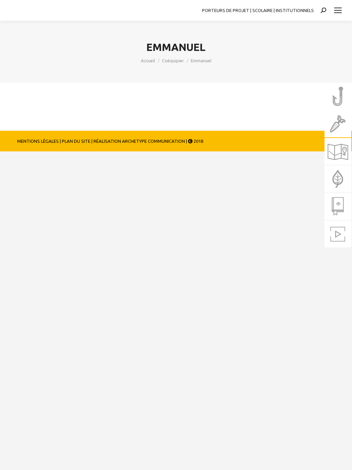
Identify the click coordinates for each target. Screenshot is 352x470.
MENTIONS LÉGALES (38, 141)
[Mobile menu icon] (338, 10)
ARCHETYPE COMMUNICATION (153, 141)
